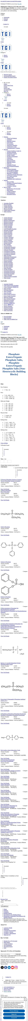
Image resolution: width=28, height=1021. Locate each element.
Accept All (14, 1017)
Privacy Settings (14, 1011)
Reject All (14, 1014)
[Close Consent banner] (25, 999)
